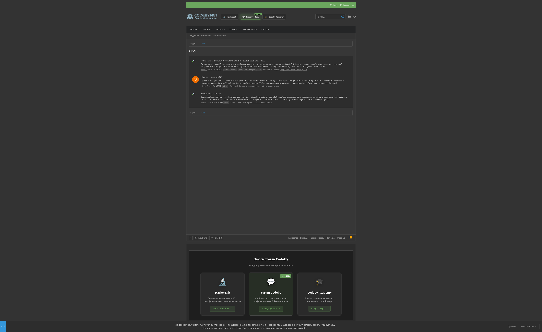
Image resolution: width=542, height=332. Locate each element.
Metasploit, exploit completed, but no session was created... (233, 60)
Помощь (330, 238)
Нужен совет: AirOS (211, 77)
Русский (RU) (216, 238)
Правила (304, 238)
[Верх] (347, 238)
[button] (199, 29)
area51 (204, 69)
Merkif (203, 102)
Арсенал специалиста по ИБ (259, 102)
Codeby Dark (201, 238)
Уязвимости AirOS (211, 93)
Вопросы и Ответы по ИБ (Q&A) (293, 69)
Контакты (293, 238)
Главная (341, 238)
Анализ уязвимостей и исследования (262, 86)
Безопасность (317, 238)
